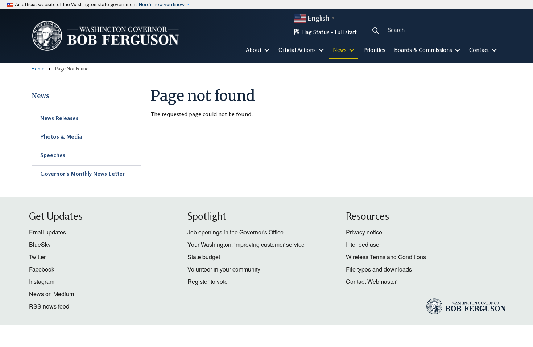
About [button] (254, 49)
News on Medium (51, 294)
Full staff (345, 32)
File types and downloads (379, 269)
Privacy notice (364, 232)
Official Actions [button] (297, 49)
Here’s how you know (162, 4)
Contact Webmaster (371, 281)
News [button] (340, 49)
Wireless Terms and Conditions (386, 257)
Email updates (47, 232)
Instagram (41, 281)
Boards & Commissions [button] (424, 49)
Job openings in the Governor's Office (235, 232)
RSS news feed (49, 306)
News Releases (59, 118)
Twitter (37, 257)
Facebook (41, 269)
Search (377, 29)
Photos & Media (61, 136)
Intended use (362, 244)
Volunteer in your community (223, 269)
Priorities (374, 49)
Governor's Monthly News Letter (82, 173)
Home (38, 68)
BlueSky (40, 244)
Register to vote (207, 281)
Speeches (52, 155)
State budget (203, 257)
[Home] (105, 36)
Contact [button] (480, 49)
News (40, 96)
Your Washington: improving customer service (246, 244)
